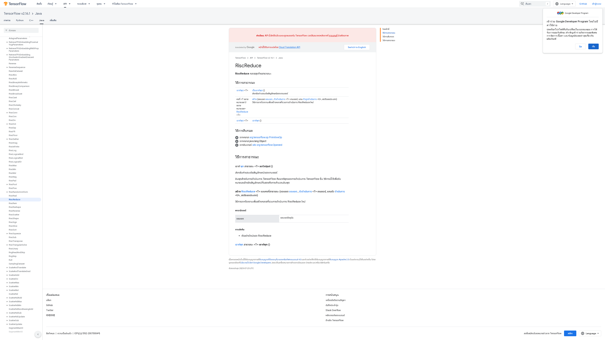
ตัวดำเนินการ (279, 99)
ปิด (580, 46)
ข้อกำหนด (50, 333)
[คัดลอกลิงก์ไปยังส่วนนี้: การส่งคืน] (247, 229)
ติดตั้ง (39, 3)
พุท (242, 166)
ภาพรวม (7, 20)
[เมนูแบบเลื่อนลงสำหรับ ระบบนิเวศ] (90, 4)
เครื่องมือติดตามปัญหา (336, 300)
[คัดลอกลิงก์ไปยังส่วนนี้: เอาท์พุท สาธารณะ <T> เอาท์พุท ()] (274, 244)
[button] (20, 37)
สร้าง (254, 99)
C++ (31, 20)
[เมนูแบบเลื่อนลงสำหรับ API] (70, 4)
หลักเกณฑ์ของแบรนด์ (335, 315)
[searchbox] (21, 30)
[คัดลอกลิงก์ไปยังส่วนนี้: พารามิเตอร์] (249, 210)
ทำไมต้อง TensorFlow (122, 3)
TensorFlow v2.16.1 (17, 14)
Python (19, 20)
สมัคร (570, 333)
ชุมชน (99, 3)
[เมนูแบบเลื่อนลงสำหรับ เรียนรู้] (56, 4)
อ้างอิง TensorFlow (335, 320)
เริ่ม (593, 46)
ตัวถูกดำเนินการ (310, 99)
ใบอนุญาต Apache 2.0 (339, 259)
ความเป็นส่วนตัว (65, 333)
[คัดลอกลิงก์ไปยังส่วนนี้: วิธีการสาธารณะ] (258, 83)
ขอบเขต (268, 99)
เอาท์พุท (255, 120)
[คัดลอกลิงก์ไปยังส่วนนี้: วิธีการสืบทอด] (256, 131)
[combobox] (535, 4)
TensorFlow (240, 58)
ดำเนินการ (340, 191)
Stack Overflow (333, 310)
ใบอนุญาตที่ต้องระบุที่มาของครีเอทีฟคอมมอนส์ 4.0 (280, 259)
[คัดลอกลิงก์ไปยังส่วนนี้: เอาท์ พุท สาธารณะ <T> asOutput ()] (277, 166)
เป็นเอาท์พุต (257, 90)
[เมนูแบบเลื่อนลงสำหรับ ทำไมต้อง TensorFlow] (137, 4)
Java (38, 14)
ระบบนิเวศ (81, 3)
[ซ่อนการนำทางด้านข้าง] (38, 334)
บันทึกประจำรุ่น (332, 305)
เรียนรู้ (50, 3)
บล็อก (48, 300)
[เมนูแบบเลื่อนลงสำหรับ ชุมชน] (105, 4)
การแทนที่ (333, 35)
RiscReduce (242, 111)
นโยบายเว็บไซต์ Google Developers (255, 262)
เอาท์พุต (240, 90)
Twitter (49, 310)
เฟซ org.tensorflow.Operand (267, 144)
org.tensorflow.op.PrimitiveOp (265, 137)
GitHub (583, 3)
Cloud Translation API (289, 47)
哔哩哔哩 (50, 315)
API (65, 3)
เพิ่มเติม (53, 20)
